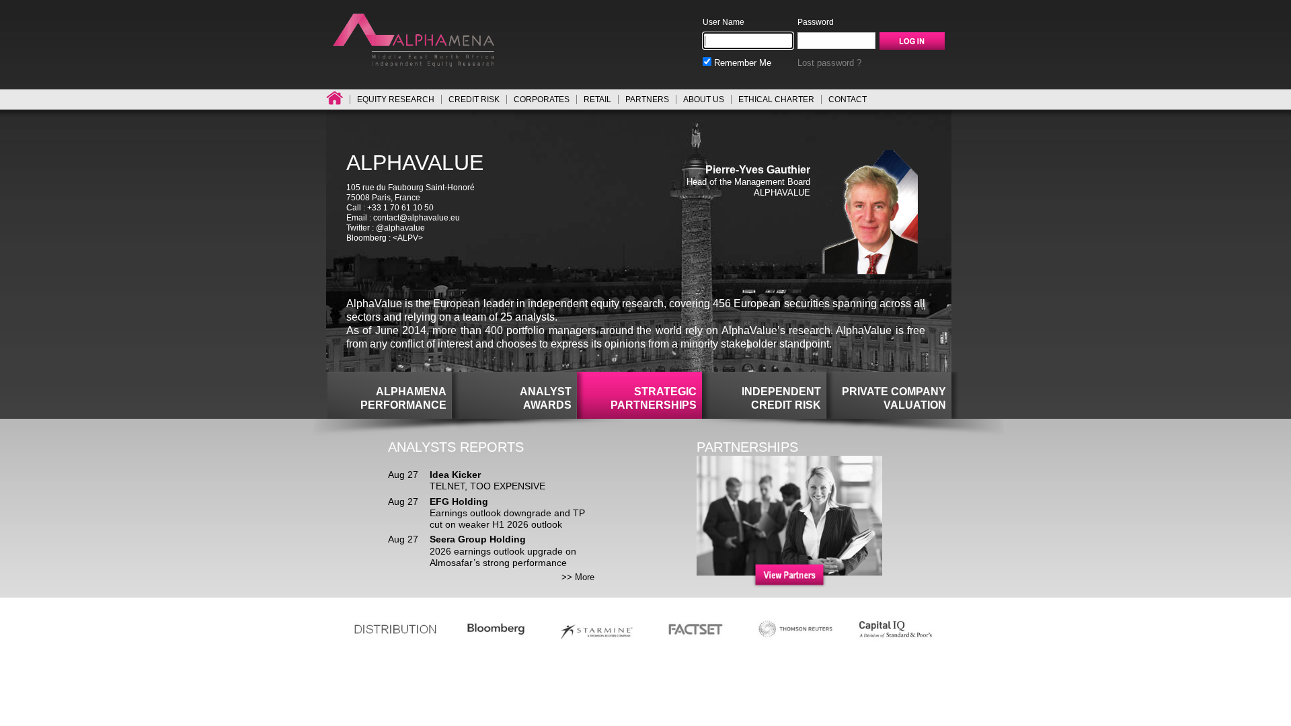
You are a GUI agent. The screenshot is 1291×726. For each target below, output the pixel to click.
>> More (577, 577)
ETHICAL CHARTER (776, 99)
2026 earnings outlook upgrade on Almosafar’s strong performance (503, 557)
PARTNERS (647, 99)
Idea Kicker (455, 474)
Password (815, 22)
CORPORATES (542, 99)
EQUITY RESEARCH (395, 99)
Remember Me (741, 63)
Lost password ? (829, 63)
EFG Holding (459, 501)
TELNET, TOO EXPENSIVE (487, 486)
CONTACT (847, 99)
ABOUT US (703, 99)
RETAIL (597, 99)
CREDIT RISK (474, 99)
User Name (723, 22)
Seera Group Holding (478, 539)
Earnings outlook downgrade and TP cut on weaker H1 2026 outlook (507, 519)
